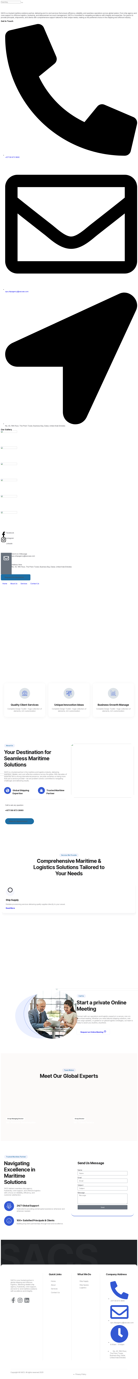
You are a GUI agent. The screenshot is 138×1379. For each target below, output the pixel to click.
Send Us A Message (19, 554)
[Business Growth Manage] (113, 693)
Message (81, 1193)
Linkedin (9, 543)
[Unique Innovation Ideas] (69, 693)
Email (80, 1177)
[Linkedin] (3, 545)
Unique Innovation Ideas (69, 704)
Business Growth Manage (113, 704)
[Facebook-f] (13, 1300)
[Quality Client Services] (24, 693)
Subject (80, 1185)
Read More (10, 908)
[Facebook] (3, 534)
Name (80, 1170)
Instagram (10, 538)
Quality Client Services (24, 704)
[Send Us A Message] (6, 558)
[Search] (22, 2)
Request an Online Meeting (92, 1032)
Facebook (10, 533)
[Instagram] (3, 539)
